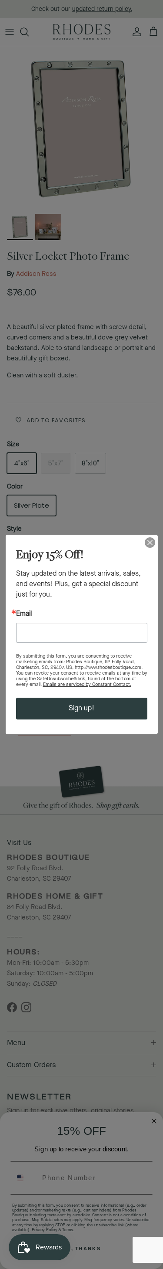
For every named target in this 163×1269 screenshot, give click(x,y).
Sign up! (81, 708)
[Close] (150, 542)
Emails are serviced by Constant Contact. (87, 684)
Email (24, 614)
